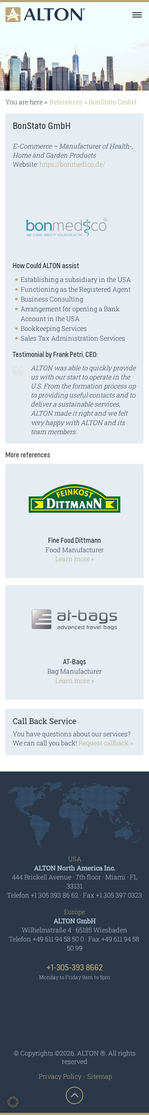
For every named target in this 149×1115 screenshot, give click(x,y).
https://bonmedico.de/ (72, 164)
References (66, 101)
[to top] (74, 1095)
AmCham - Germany (74, 998)
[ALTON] (45, 14)
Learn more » (74, 558)
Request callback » (105, 743)
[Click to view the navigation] (137, 14)
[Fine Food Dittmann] (74, 503)
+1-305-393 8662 (74, 968)
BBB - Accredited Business (74, 1027)
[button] (13, 1102)
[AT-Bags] (74, 624)
